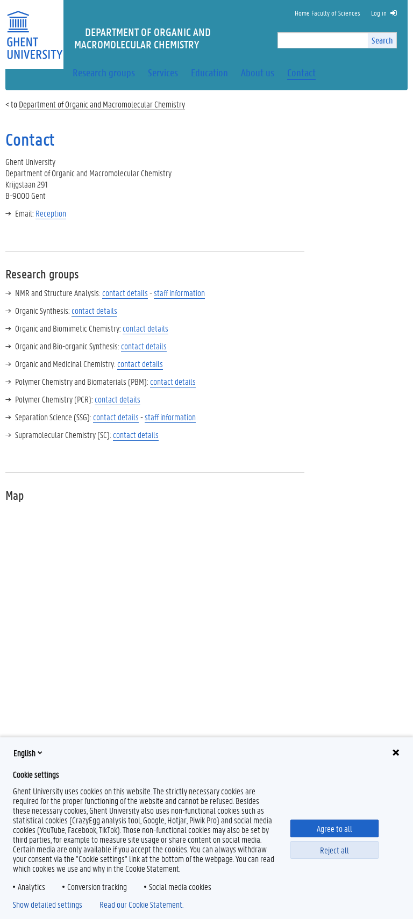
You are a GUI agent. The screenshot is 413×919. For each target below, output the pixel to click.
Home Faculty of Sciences (327, 12)
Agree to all (334, 828)
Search (382, 40)
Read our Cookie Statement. (141, 904)
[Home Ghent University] (34, 28)
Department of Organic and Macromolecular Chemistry (102, 104)
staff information (179, 292)
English (24, 752)
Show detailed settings (47, 904)
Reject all (334, 850)
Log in (379, 12)
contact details (140, 363)
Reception (50, 213)
